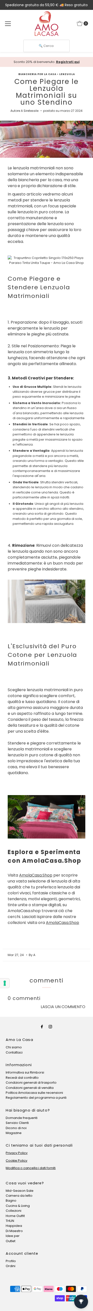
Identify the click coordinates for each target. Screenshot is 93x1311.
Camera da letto (19, 1196)
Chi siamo (14, 1047)
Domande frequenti (21, 1118)
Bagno (11, 1200)
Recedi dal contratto (22, 1078)
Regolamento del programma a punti (36, 1098)
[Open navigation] (8, 23)
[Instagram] (50, 1026)
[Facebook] (42, 1026)
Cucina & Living (18, 1206)
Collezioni (13, 1211)
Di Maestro (14, 1231)
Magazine (14, 1133)
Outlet (10, 1241)
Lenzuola (67, 74)
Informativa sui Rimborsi (25, 1072)
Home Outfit (15, 1216)
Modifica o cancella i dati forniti (31, 1168)
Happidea (14, 1226)
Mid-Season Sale (19, 1191)
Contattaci (14, 1052)
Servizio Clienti (17, 1123)
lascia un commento (63, 1006)
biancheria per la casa (37, 74)
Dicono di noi (16, 1128)
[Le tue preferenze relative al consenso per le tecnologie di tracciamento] (4, 983)
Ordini (10, 1266)
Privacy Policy (17, 1153)
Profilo (11, 1261)
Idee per (13, 1236)
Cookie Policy (16, 1160)
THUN (10, 1221)
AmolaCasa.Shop (35, 875)
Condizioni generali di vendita (30, 1088)
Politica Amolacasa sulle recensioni (34, 1093)
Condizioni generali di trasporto (31, 1082)
